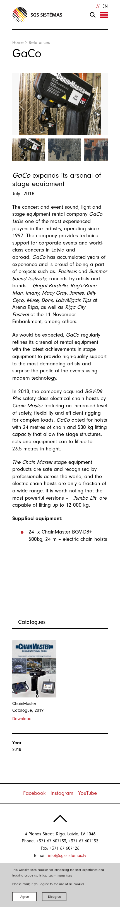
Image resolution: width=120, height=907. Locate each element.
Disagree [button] (54, 897)
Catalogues (31, 622)
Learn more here (60, 876)
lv (97, 6)
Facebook (34, 793)
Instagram (62, 793)
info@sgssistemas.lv (67, 855)
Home (18, 42)
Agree (24, 897)
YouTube (87, 793)
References (39, 42)
